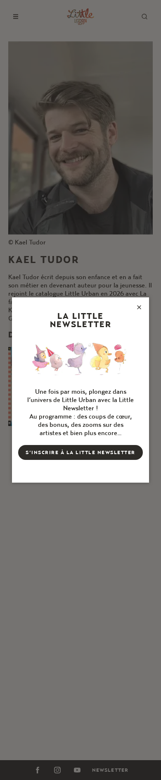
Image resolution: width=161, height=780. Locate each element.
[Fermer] (139, 307)
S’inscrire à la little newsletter (80, 452)
